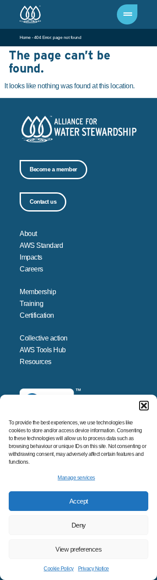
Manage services (76, 478)
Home (25, 37)
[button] (144, 405)
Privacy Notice (93, 569)
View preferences (78, 549)
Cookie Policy (59, 569)
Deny (79, 525)
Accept (78, 501)
